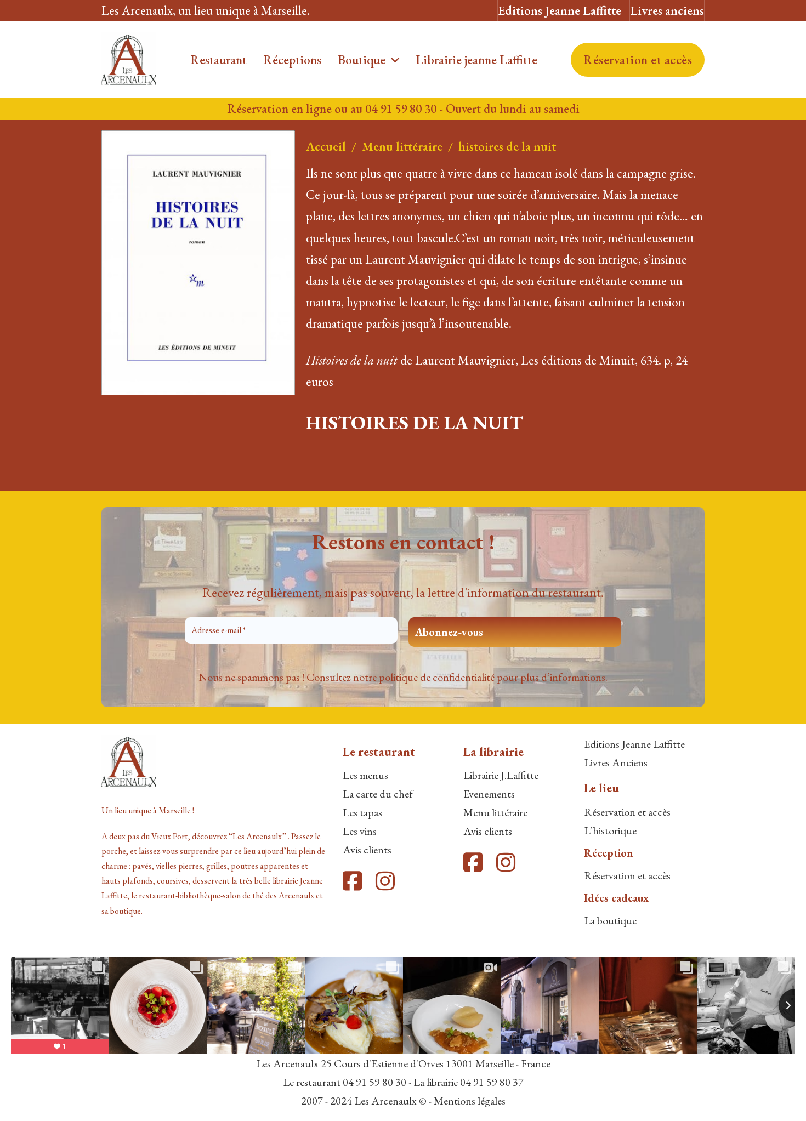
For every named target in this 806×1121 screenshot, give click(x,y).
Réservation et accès (637, 60)
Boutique (361, 60)
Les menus (365, 775)
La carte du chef (378, 794)
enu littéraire (500, 812)
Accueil (326, 146)
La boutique (610, 920)
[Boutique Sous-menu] (395, 60)
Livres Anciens (616, 762)
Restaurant (218, 60)
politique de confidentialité (437, 677)
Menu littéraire (402, 146)
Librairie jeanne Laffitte (476, 60)
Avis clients (367, 850)
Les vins (360, 831)
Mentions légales (470, 1101)
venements (492, 794)
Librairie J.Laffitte (500, 775)
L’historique (610, 830)
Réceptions (292, 60)
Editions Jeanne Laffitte (559, 10)
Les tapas (362, 812)
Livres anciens (667, 10)
